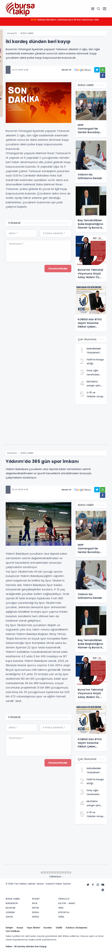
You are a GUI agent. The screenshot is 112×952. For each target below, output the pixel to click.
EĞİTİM (35, 907)
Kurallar (48, 927)
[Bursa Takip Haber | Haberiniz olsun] (20, 8)
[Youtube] (102, 884)
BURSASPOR (12, 903)
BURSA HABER (27, 33)
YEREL (61, 907)
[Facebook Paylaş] (102, 75)
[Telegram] (102, 890)
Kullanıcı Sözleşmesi (76, 927)
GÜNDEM (10, 912)
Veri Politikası (13, 931)
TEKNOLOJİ (63, 898)
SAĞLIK (35, 916)
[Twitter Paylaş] (97, 69)
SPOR (34, 903)
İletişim (9, 927)
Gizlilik (59, 927)
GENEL (61, 916)
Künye (20, 927)
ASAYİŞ (9, 916)
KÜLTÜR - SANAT (66, 903)
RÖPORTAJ (63, 912)
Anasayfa (12, 33)
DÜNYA (35, 912)
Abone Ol (66, 69)
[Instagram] (97, 884)
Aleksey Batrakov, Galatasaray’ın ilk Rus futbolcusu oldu (65, 19)
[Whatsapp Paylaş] (102, 69)
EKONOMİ (10, 907)
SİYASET (36, 898)
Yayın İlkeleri (33, 927)
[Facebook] (92, 884)
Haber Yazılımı (63, 883)
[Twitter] (87, 884)
